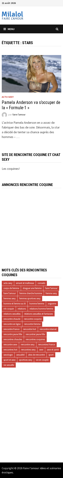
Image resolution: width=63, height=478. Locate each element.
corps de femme (11, 288)
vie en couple (42, 359)
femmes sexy (10, 298)
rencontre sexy (27, 344)
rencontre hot (29, 329)
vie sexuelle (9, 364)
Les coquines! (11, 169)
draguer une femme (32, 288)
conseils (41, 283)
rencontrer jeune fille (35, 334)
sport (51, 354)
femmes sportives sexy (29, 298)
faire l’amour (10, 293)
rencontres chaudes (13, 339)
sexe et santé (53, 349)
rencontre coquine (32, 318)
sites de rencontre (36, 354)
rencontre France (11, 329)
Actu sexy (8, 96)
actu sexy (8, 283)
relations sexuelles (12, 313)
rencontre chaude (12, 318)
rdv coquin (9, 308)
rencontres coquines (35, 339)
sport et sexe (9, 359)
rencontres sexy (28, 349)
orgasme (52, 303)
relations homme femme (41, 308)
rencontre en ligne (12, 324)
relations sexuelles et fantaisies (38, 313)
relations (22, 308)
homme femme (36, 303)
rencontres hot (10, 349)
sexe (41, 349)
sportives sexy (25, 359)
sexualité (20, 354)
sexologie (8, 354)
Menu (11, 29)
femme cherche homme (30, 293)
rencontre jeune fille (13, 334)
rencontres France (46, 344)
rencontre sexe (10, 344)
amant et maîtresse (25, 283)
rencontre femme (32, 324)
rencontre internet (48, 329)
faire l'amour (19, 114)
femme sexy (51, 293)
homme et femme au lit (15, 303)
